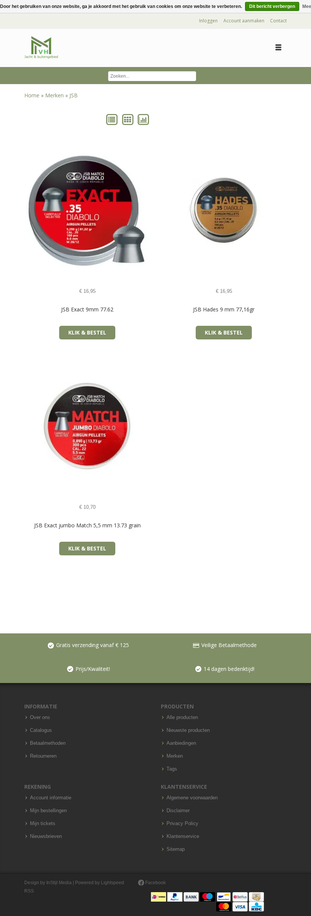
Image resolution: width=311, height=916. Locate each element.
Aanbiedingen (181, 743)
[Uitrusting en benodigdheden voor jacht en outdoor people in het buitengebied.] (41, 47)
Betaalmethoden (48, 743)
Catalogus (41, 730)
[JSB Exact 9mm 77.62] (37, 210)
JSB (73, 95)
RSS (29, 891)
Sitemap (175, 849)
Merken (55, 95)
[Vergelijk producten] (143, 119)
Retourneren (43, 756)
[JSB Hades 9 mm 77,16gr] (174, 210)
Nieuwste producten (188, 730)
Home (32, 95)
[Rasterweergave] (128, 119)
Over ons (40, 717)
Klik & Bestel (87, 332)
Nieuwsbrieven (46, 836)
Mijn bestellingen (48, 811)
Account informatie (50, 798)
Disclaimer (178, 811)
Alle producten (182, 717)
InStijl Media (59, 882)
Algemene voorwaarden (192, 798)
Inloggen (208, 20)
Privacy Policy (182, 823)
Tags (171, 769)
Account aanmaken (243, 20)
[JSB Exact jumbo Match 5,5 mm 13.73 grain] (37, 426)
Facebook (155, 882)
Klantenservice (182, 836)
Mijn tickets (42, 823)
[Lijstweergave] (112, 119)
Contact (278, 20)
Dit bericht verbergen (272, 6)
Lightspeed (112, 882)
